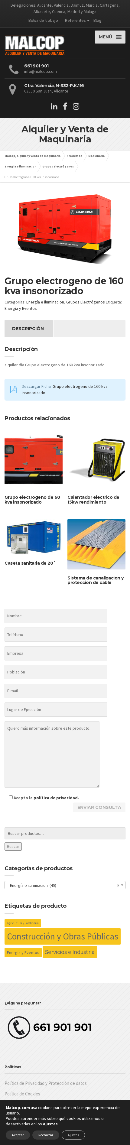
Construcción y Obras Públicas (62, 936)
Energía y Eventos (21, 308)
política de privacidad (56, 797)
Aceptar (18, 1135)
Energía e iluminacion (45, 302)
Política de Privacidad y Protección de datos (46, 1083)
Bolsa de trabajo (43, 20)
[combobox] (65, 885)
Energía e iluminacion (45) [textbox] (63, 885)
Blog (97, 20)
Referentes (75, 20)
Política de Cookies (22, 1094)
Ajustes (73, 1135)
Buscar (13, 846)
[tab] (28, 328)
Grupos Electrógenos (85, 302)
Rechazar (45, 1135)
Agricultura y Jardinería (23, 923)
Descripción (28, 328)
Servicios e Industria (70, 951)
